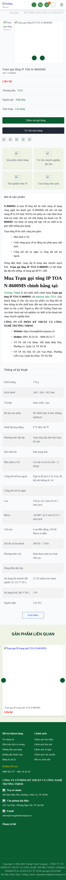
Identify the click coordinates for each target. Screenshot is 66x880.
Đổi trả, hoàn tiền (42, 759)
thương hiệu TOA (46, 296)
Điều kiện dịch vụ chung (13, 744)
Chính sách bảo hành (43, 739)
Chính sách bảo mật (43, 744)
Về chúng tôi (8, 739)
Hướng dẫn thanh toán (12, 754)
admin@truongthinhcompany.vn (17, 815)
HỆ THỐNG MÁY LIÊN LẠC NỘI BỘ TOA (45, 13)
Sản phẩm (14, 13)
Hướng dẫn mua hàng (12, 749)
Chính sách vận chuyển (44, 754)
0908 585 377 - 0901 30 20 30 (16, 772)
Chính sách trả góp (42, 749)
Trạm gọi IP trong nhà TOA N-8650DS (22, 708)
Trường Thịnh (12, 292)
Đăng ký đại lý (9, 759)
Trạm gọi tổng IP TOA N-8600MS (24, 69)
